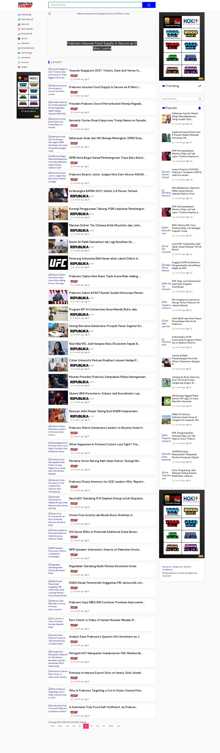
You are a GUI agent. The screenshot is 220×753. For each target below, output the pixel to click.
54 (104, 726)
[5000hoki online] (34, 84)
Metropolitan (27, 29)
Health (24, 67)
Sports (24, 38)
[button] (56, 34)
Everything (26, 14)
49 (73, 726)
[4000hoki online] (23, 103)
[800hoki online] (23, 97)
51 (86, 726)
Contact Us (177, 566)
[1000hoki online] (23, 84)
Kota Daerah (26, 33)
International (27, 19)
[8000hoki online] (23, 78)
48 (67, 726)
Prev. (60, 726)
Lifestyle (25, 43)
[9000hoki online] (34, 91)
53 (98, 726)
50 (80, 726)
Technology (26, 53)
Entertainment (27, 48)
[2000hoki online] (34, 97)
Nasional (25, 24)
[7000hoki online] (23, 91)
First (52, 726)
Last (119, 726)
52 (92, 726)
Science (25, 62)
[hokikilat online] (34, 78)
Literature (25, 57)
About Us (166, 566)
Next (111, 726)
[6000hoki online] (34, 103)
